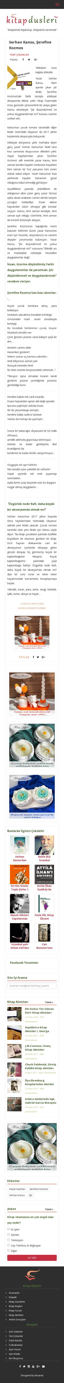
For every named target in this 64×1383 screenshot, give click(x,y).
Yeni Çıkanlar (19, 54)
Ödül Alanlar (15, 1340)
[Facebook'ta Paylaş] (23, 59)
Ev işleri (15, 1229)
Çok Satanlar (16, 1331)
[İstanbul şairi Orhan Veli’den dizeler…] (19, 932)
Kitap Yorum (15, 1310)
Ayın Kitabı (14, 1353)
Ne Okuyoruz (16, 1358)
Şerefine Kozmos (39, 1189)
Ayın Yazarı (15, 1349)
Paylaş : (14, 59)
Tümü (48, 1002)
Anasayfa (14, 1292)
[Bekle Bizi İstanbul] (44, 845)
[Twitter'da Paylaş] (29, 59)
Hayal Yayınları (17, 1189)
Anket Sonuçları (17, 1319)
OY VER (32, 1257)
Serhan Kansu (17, 1195)
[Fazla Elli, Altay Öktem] (44, 903)
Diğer (14, 1250)
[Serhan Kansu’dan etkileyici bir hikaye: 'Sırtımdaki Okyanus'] (19, 845)
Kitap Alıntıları (16, 1315)
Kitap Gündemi (17, 1301)
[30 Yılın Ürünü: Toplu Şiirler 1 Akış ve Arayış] (19, 874)
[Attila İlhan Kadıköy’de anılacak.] (44, 874)
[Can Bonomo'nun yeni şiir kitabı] (44, 932)
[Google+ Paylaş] (35, 59)
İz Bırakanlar (16, 1345)
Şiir (30, 1195)
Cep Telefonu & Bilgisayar (26, 1245)
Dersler (15, 1234)
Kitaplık (13, 1297)
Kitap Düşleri (15, 1306)
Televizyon (17, 1240)
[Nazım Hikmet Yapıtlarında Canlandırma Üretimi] (19, 903)
